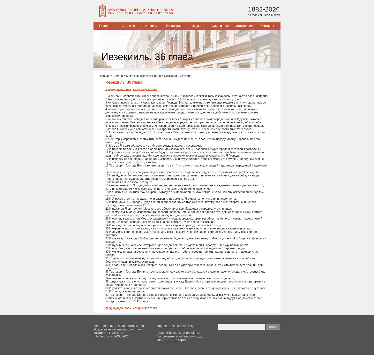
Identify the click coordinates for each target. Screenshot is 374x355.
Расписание (174, 25)
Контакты (267, 25)
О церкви (128, 25)
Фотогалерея (244, 25)
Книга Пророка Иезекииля (143, 75)
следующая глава (145, 89)
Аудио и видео (221, 25)
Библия (118, 75)
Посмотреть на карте (171, 340)
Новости (151, 25)
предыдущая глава (118, 89)
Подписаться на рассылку (174, 326)
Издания (198, 25)
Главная (105, 25)
